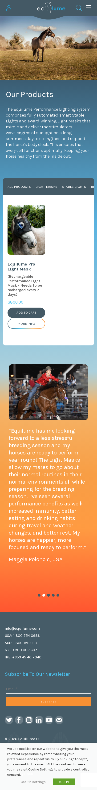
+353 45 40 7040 (26, 657)
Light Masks (46, 186)
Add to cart (26, 313)
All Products (19, 186)
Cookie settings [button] (33, 782)
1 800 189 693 (25, 643)
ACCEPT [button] (64, 782)
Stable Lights (74, 186)
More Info (26, 324)
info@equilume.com (22, 628)
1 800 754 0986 (26, 635)
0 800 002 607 (24, 650)
